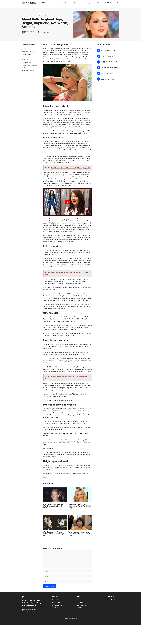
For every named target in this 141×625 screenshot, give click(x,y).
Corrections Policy (57, 605)
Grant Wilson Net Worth (108, 56)
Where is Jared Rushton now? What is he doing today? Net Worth (53, 506)
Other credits (25, 59)
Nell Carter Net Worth (108, 50)
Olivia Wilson (46, 510)
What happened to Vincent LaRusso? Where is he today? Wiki (53, 533)
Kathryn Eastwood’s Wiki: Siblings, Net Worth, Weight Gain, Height (80, 506)
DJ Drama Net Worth (107, 79)
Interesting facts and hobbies (29, 65)
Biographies (56, 3)
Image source (46, 102)
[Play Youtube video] (67, 202)
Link (42, 32)
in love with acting (54, 118)
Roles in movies (26, 57)
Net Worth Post (73, 618)
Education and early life (28, 51)
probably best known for (77, 53)
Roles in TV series (26, 54)
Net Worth (108, 3)
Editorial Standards (82, 605)
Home (23, 15)
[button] (117, 2)
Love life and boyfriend (28, 62)
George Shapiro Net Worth (109, 67)
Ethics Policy (55, 600)
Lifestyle (88, 3)
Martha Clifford (29, 31)
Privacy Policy (56, 602)
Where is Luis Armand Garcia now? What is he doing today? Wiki (79, 533)
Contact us (80, 602)
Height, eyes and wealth (28, 70)
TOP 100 (44, 3)
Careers (79, 607)
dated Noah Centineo (59, 358)
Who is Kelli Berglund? (27, 49)
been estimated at (61, 473)
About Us (79, 600)
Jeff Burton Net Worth (108, 73)
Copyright (55, 607)
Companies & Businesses (73, 3)
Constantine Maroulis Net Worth (109, 62)
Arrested (24, 67)
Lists (98, 3)
